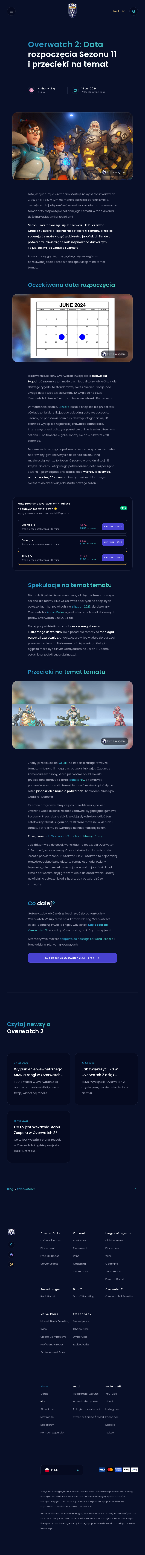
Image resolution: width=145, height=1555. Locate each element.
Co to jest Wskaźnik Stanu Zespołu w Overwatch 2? (37, 1130)
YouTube (111, 1394)
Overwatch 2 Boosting (119, 1296)
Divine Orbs (80, 1337)
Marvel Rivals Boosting (54, 1321)
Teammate (80, 1271)
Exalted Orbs (81, 1344)
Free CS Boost (49, 1256)
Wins (76, 1256)
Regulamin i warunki (85, 1394)
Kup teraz (113, 526)
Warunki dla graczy (85, 1401)
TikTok (109, 1401)
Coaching (79, 1264)
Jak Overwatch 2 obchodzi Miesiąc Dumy (74, 836)
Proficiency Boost (51, 1344)
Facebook (111, 1417)
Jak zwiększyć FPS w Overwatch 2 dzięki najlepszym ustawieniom (104, 1072)
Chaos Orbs (81, 1329)
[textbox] (62, 1470)
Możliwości (47, 1417)
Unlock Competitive (53, 1337)
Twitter (110, 1432)
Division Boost (114, 1240)
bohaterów (77, 780)
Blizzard (64, 407)
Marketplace (81, 1321)
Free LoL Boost (114, 1279)
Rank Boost (80, 1240)
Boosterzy (47, 1425)
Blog (10, 1189)
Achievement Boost (53, 1352)
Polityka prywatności (86, 1409)
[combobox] (62, 1470)
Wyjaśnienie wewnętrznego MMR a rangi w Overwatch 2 (38, 1072)
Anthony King (46, 88)
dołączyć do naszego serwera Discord (86, 939)
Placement (47, 1248)
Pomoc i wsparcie (52, 1432)
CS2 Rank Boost (50, 1240)
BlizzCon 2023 (81, 607)
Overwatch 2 (26, 1189)
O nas (44, 1394)
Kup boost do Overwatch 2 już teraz (69, 958)
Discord (110, 1425)
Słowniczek (47, 1409)
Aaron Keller (55, 612)
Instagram (112, 1409)
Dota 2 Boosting (83, 1296)
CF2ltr (63, 763)
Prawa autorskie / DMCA (89, 1417)
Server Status (49, 1264)
